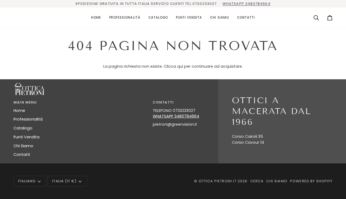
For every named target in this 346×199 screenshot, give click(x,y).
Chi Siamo (23, 146)
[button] (124, 18)
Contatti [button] (163, 102)
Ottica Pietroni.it (218, 181)
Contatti (22, 154)
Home (19, 110)
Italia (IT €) (64, 181)
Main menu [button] (25, 102)
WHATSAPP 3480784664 (246, 3)
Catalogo (23, 128)
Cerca (257, 181)
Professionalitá (28, 119)
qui (180, 66)
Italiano (27, 181)
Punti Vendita (26, 137)
